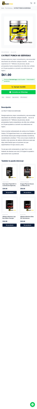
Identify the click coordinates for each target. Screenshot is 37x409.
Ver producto (9, 192)
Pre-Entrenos (9, 8)
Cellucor (13, 52)
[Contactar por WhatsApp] (32, 404)
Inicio (2, 8)
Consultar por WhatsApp (20, 92)
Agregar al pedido (20, 87)
